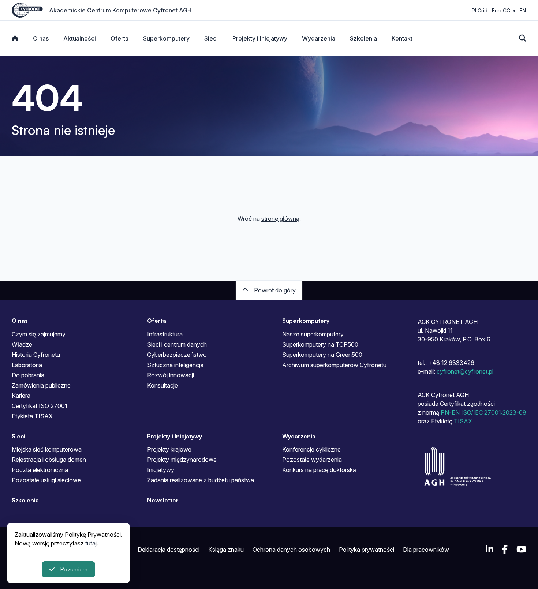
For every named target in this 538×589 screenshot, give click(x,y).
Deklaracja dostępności (168, 549)
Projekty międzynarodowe (182, 459)
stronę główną (280, 218)
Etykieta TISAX (32, 416)
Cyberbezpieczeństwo (177, 354)
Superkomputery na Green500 (322, 354)
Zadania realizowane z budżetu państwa (200, 480)
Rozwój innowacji (170, 375)
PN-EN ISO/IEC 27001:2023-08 (483, 412)
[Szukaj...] (522, 38)
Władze (22, 344)
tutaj (91, 543)
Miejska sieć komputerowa (47, 449)
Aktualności (79, 38)
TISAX (463, 421)
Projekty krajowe (169, 449)
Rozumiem (73, 569)
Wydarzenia (318, 38)
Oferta (119, 38)
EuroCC (501, 10)
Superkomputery (166, 38)
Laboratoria (27, 365)
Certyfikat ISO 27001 (39, 405)
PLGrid (479, 10)
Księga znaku (226, 549)
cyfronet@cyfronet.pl (465, 371)
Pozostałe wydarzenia (312, 459)
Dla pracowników (426, 549)
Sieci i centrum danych (177, 344)
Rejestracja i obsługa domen (49, 459)
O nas (41, 38)
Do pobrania (28, 375)
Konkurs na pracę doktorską (319, 469)
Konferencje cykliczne (311, 449)
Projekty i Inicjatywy (259, 38)
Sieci (211, 38)
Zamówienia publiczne (41, 385)
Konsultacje (162, 385)
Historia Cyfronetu (36, 354)
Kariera (21, 395)
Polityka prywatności (366, 549)
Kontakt (402, 38)
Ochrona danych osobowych (291, 549)
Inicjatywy (160, 469)
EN (522, 10)
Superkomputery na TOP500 (320, 344)
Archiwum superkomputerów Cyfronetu (334, 365)
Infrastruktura (165, 334)
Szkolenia (363, 38)
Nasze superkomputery (313, 334)
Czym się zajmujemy (39, 334)
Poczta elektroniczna (40, 469)
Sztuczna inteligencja (175, 365)
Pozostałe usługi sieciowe (46, 480)
